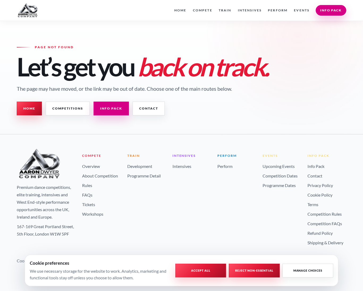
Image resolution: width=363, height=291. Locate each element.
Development (139, 166)
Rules (87, 185)
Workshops (92, 213)
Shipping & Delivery (325, 242)
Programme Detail (144, 175)
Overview (91, 166)
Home (180, 10)
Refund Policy (320, 233)
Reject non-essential (254, 270)
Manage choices (307, 270)
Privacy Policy (320, 185)
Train (225, 10)
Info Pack (331, 10)
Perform (278, 10)
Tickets (88, 204)
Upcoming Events (279, 166)
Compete (202, 10)
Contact (148, 108)
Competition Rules (324, 213)
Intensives (250, 10)
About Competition (100, 175)
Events (301, 10)
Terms (312, 204)
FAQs (87, 194)
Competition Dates (280, 175)
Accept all (200, 270)
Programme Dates (279, 185)
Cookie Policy (319, 194)
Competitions (67, 108)
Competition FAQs (324, 223)
